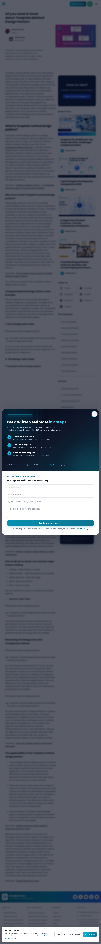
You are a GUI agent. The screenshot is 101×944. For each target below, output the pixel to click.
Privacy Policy (83, 529)
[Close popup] (94, 414)
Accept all (90, 934)
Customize (75, 934)
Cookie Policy (10, 938)
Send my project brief (50, 523)
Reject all (61, 934)
